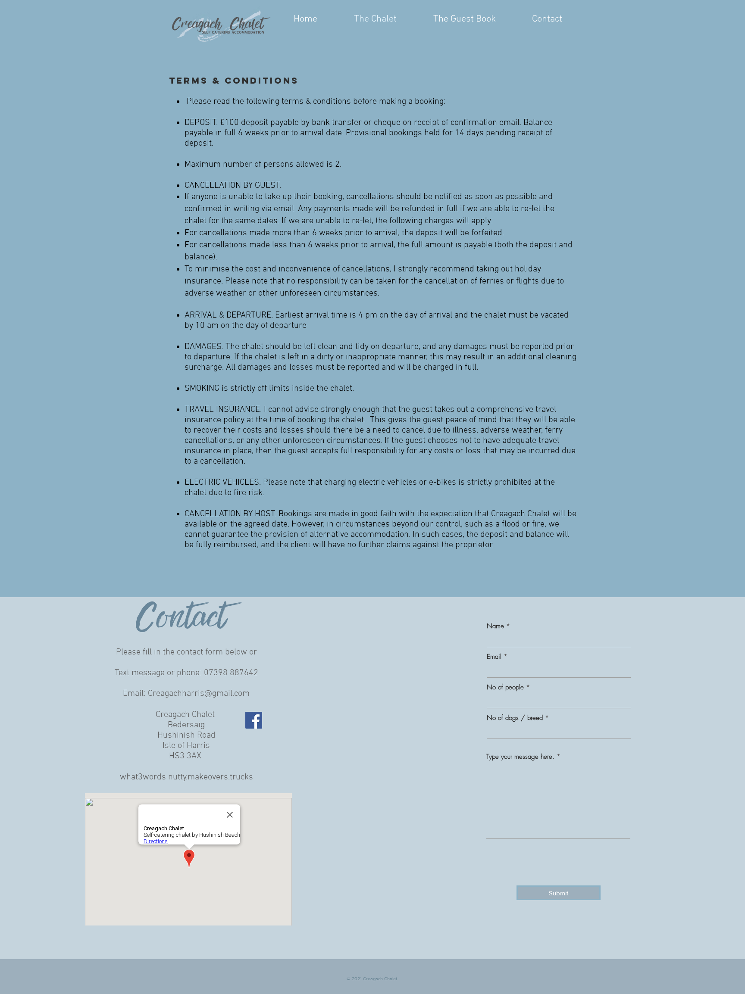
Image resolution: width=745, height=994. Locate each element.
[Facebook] (253, 720)
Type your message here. (520, 757)
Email (494, 657)
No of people (506, 687)
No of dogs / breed (515, 718)
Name (495, 626)
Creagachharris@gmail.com (199, 694)
